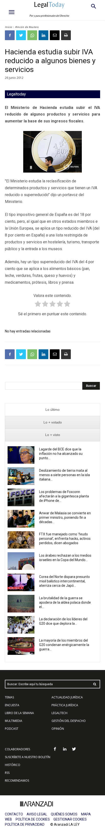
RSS (7, 773)
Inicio (8, 27)
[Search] (95, 684)
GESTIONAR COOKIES (70, 819)
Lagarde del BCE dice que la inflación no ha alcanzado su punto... (61, 453)
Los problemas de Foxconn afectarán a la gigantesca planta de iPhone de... (64, 496)
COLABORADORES (17, 749)
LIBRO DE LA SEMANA (19, 713)
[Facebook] (10, 35)
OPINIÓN (58, 729)
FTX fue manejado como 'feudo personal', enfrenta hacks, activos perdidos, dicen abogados (65, 538)
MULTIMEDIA (13, 721)
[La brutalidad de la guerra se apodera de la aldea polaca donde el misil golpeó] (21, 603)
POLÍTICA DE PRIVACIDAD (24, 824)
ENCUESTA (12, 705)
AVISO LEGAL (37, 814)
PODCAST (11, 729)
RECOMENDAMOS (17, 780)
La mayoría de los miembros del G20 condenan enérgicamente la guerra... (64, 644)
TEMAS (9, 697)
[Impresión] (66, 35)
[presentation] (52, 409)
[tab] (52, 409)
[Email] (55, 35)
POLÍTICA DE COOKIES (33, 819)
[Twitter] (21, 35)
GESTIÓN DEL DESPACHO (69, 721)
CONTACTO (14, 814)
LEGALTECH (59, 713)
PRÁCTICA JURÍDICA (65, 705)
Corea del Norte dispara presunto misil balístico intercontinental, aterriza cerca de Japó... (64, 581)
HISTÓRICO (12, 765)
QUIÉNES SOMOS (64, 814)
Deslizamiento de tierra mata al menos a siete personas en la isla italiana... (64, 475)
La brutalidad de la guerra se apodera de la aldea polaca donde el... (65, 602)
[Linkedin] (43, 35)
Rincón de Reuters (27, 27)
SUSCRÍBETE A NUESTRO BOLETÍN (27, 757)
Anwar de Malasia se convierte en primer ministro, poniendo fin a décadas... (65, 517)
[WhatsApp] (32, 35)
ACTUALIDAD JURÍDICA (67, 697)
